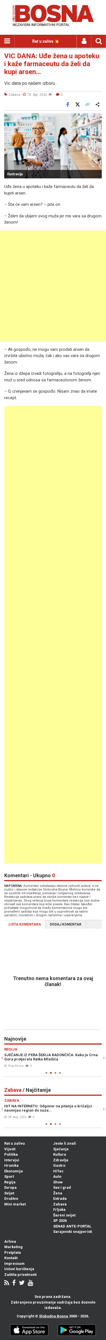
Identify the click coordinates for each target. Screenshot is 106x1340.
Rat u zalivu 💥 (45, 41)
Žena (57, 1193)
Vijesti (10, 1149)
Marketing (13, 1247)
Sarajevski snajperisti (72, 1231)
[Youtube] (30, 1283)
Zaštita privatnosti (20, 1274)
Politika (11, 1154)
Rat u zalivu (14, 1143)
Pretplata (12, 1252)
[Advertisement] (53, 286)
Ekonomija (13, 1171)
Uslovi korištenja (19, 1269)
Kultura (59, 1154)
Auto (57, 1176)
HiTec (58, 1171)
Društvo (11, 1198)
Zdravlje (60, 1160)
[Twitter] (22, 1283)
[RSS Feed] (6, 1283)
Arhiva (10, 1241)
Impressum (14, 1263)
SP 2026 (60, 1220)
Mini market (15, 1204)
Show (58, 1182)
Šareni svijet (64, 1215)
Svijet (9, 1193)
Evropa (10, 1187)
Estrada (60, 1198)
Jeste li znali (64, 1143)
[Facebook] (14, 1283)
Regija (10, 1182)
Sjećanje (61, 1149)
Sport (9, 1176)
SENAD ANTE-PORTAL (72, 1226)
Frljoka (59, 1209)
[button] (96, 118)
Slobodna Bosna (53, 1316)
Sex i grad (62, 1187)
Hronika (11, 1165)
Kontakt (11, 1258)
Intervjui (11, 1160)
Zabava (60, 1204)
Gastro (59, 1165)
